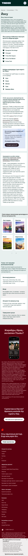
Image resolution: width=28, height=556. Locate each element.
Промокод (4, 512)
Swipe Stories (5, 505)
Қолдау (3, 514)
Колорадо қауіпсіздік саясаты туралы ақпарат (12, 481)
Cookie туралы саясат (7, 474)
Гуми (6, 86)
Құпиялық (4, 467)
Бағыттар (3, 10)
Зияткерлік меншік (6, 476)
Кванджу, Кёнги (9, 89)
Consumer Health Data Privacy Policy (10, 469)
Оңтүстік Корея (10, 10)
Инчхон (7, 84)
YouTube (3, 456)
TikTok (3, 453)
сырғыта (11, 116)
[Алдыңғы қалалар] (12, 253)
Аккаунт (5, 108)
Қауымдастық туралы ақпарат (9, 483)
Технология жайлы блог (7, 494)
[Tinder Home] (6, 3)
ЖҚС (3, 500)
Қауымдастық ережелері (7, 478)
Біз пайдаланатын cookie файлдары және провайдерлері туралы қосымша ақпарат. (12, 548)
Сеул (6, 78)
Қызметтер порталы (6, 491)
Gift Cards (4, 516)
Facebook (4, 460)
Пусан (7, 81)
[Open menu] (25, 3)
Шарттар (4, 471)
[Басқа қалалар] (16, 253)
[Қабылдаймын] (26, 540)
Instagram (4, 451)
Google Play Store (6, 525)
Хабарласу (4, 509)
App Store (4, 522)
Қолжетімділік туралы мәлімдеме (9, 485)
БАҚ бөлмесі (5, 507)
